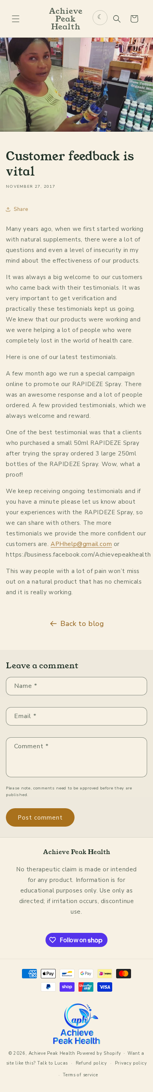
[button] (15, 18)
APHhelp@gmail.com (81, 544)
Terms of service (80, 1075)
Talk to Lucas (52, 1063)
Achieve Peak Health (52, 1053)
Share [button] (21, 209)
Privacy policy (131, 1063)
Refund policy (91, 1063)
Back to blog (82, 623)
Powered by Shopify (99, 1053)
